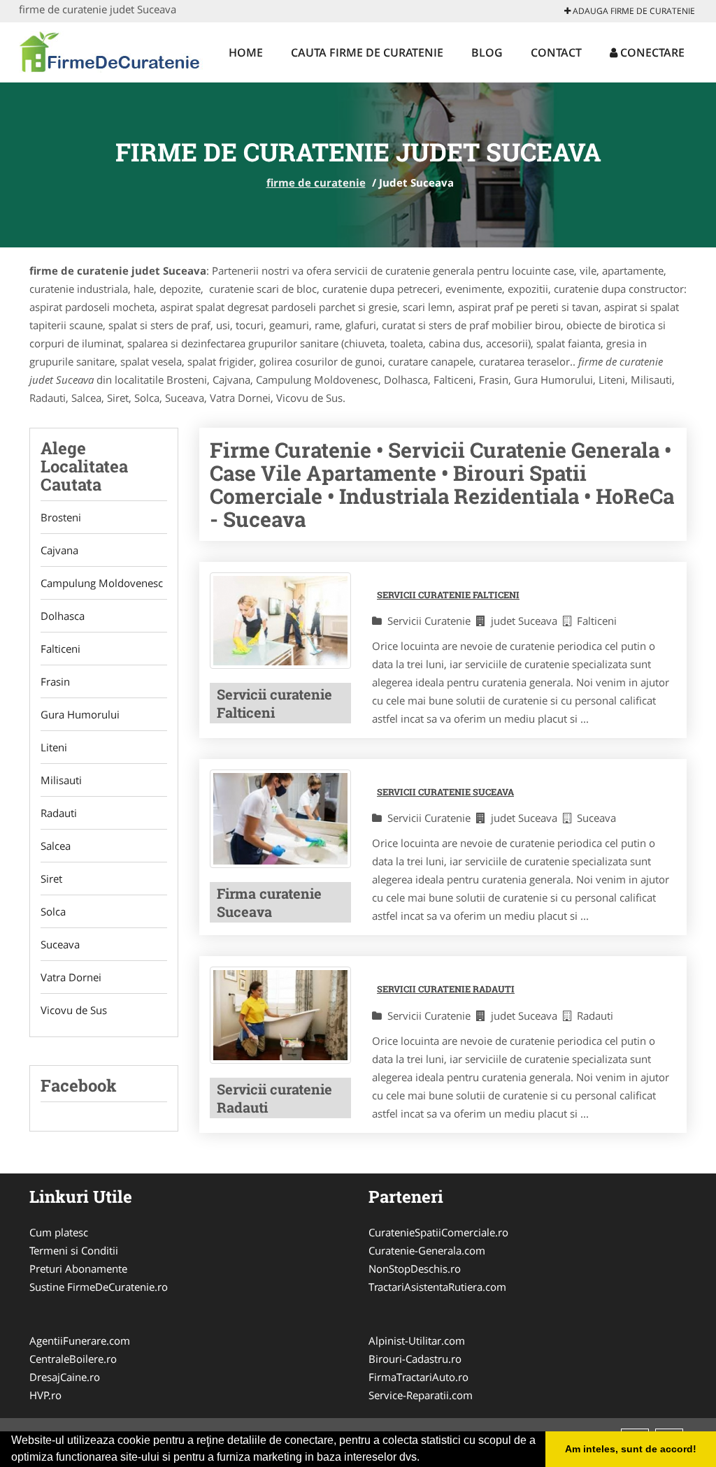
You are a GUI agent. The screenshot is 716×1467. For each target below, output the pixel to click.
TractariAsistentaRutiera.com (437, 1287)
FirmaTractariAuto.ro (418, 1377)
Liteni (54, 747)
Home (246, 52)
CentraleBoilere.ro (73, 1359)
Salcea (56, 846)
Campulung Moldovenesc (102, 583)
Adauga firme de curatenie (633, 11)
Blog (487, 52)
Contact (556, 52)
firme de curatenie (316, 182)
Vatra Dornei (71, 977)
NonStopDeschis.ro (414, 1269)
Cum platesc (58, 1232)
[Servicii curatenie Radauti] (281, 1015)
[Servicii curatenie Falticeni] (281, 620)
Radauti (59, 813)
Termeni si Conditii (73, 1250)
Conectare (651, 52)
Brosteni (61, 517)
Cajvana (59, 550)
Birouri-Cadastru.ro (414, 1359)
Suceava (60, 944)
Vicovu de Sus (74, 1010)
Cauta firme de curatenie (367, 52)
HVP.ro (45, 1395)
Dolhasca (63, 616)
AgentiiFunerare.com (79, 1340)
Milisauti (61, 780)
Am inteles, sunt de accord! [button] (630, 1448)
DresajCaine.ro (64, 1377)
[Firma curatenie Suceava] (281, 818)
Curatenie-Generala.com (426, 1250)
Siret (51, 879)
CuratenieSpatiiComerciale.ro (438, 1232)
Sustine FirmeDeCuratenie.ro (98, 1287)
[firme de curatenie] (111, 50)
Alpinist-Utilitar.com (416, 1340)
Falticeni (60, 649)
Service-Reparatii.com (420, 1395)
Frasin (55, 681)
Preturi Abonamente (78, 1269)
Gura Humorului (80, 714)
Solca (53, 911)
